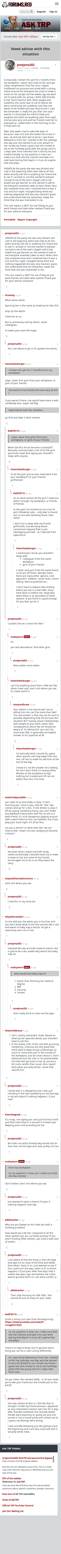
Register (41, 11)
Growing (10, 295)
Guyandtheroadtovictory (19, 878)
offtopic (34, 36)
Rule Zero (7, 1494)
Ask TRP (16, 21)
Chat (16, 28)
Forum (27, 28)
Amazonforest (21, 704)
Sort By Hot (48, 36)
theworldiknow (13, 1030)
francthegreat (12, 1114)
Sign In (53, 11)
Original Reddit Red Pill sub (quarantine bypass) (27, 1458)
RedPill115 (13, 430)
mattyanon (17, 636)
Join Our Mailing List (13, 1511)
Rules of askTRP (10, 1499)
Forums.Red (10, 36)
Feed (7, 28)
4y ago (22, 233)
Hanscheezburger (15, 363)
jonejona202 (25, 65)
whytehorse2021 (14, 916)
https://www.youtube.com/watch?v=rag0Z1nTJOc (24, 1323)
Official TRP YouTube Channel (18, 1505)
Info (38, 28)
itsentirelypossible (15, 797)
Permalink (45, 68)
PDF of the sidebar (11, 1478)
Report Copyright (27, 219)
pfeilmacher (11, 1219)
